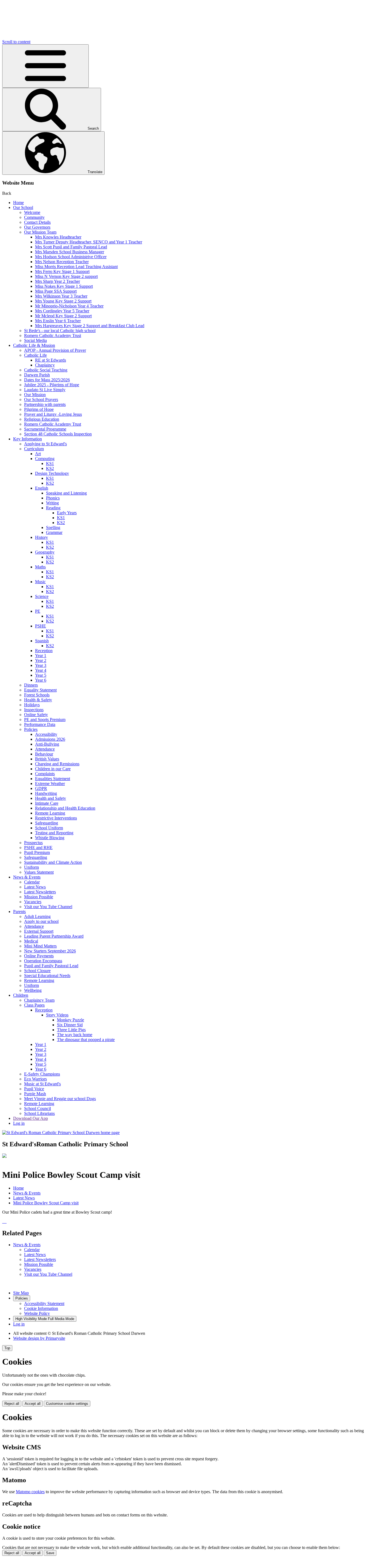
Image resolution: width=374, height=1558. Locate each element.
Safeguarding (46, 823)
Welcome (32, 212)
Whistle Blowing (49, 837)
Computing (44, 458)
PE (37, 611)
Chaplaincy (45, 365)
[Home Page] (61, 1132)
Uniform (31, 867)
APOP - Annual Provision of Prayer (55, 350)
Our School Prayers (41, 399)
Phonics (53, 498)
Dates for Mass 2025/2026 (47, 379)
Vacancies (32, 901)
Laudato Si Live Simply (44, 389)
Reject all (11, 1404)
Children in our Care (53, 768)
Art (38, 453)
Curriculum (34, 448)
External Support (38, 931)
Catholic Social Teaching (45, 370)
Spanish (42, 640)
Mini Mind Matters (40, 946)
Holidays (32, 704)
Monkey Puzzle (70, 1020)
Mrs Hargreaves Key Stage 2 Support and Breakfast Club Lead (89, 325)
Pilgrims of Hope (39, 409)
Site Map (21, 1292)
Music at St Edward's (42, 1084)
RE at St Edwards (50, 360)
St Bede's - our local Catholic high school (60, 330)
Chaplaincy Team (39, 1000)
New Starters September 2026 (50, 951)
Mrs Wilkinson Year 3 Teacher (61, 296)
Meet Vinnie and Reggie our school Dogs (60, 1098)
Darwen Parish (37, 375)
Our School (23, 207)
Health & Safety (38, 699)
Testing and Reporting (54, 832)
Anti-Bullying (47, 744)
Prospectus (33, 842)
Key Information (27, 439)
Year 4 (40, 670)
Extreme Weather (50, 783)
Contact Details (37, 222)
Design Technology (52, 473)
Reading (53, 507)
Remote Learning (50, 813)
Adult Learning (37, 916)
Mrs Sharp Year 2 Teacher (57, 281)
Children (20, 995)
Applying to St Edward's (45, 443)
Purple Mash (35, 1093)
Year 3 (40, 665)
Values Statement (39, 872)
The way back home (74, 1034)
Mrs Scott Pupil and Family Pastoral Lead (71, 247)
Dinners (31, 685)
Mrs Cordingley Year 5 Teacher (62, 311)
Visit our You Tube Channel (48, 906)
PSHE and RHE (38, 847)
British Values (47, 759)
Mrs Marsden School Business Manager (69, 251)
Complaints (45, 773)
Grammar (54, 532)
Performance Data (39, 724)
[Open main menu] (45, 66)
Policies (31, 729)
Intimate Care (46, 803)
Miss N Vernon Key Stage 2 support (66, 276)
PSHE (40, 626)
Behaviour (44, 754)
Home (18, 202)
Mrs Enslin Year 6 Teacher (58, 320)
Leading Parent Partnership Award (54, 936)
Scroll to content (16, 41)
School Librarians (39, 1113)
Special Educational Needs (47, 975)
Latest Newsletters (40, 892)
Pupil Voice (34, 1088)
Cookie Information (41, 1308)
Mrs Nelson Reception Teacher (62, 261)
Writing (52, 503)
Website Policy (37, 1313)
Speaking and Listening (66, 493)
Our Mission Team (40, 232)
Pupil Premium (37, 852)
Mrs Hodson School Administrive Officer (71, 256)
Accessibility (46, 734)
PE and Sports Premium (44, 719)
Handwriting (46, 793)
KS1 (50, 463)
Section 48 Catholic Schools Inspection (58, 434)
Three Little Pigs (71, 1029)
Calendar (32, 882)
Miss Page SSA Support (56, 291)
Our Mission (35, 394)
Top (7, 1348)
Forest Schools (37, 695)
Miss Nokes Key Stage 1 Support (64, 286)
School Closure (37, 970)
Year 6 (40, 680)
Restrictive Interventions (56, 818)
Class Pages (34, 1005)
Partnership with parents (45, 404)
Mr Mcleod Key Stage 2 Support (63, 315)
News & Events (27, 877)
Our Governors (37, 227)
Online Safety (36, 714)
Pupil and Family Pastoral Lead (51, 965)
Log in (19, 1123)
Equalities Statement (52, 778)
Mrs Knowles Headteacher (58, 237)
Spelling (53, 527)
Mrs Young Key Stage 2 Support (63, 301)
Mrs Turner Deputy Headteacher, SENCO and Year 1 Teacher (88, 242)
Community (34, 217)
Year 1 (40, 655)
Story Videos (57, 1015)
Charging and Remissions (57, 763)
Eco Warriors (35, 1079)
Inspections (34, 709)
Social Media (35, 340)
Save (50, 1553)
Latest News (35, 887)
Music (40, 581)
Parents (19, 911)
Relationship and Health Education (65, 808)
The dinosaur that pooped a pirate (86, 1039)
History (41, 537)
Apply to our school (41, 921)
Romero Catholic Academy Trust (52, 335)
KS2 (50, 468)
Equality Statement (40, 690)
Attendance (45, 749)
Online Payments (39, 956)
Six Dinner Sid (70, 1024)
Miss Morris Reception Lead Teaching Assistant (76, 266)
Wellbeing (33, 990)
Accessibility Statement (44, 1303)
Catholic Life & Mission (34, 345)
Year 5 (40, 675)
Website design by (39, 1338)
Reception (44, 650)
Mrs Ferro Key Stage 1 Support (62, 271)
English (41, 488)
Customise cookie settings (67, 1404)
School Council (37, 1108)
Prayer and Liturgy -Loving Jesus (53, 414)
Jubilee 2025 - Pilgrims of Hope (51, 384)
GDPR (41, 788)
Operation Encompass (43, 960)
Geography (44, 552)
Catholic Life (35, 355)
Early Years (67, 512)
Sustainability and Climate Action (53, 862)
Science (41, 596)
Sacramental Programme (45, 429)
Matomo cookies (30, 1491)
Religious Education (41, 419)
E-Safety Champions (42, 1074)
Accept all (33, 1404)
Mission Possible (38, 896)
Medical (31, 941)
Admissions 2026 (50, 739)
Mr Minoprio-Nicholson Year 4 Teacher (69, 306)
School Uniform (49, 827)
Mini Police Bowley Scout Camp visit (46, 1203)
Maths (40, 567)
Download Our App (30, 1118)
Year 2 (40, 660)
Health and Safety (50, 798)
